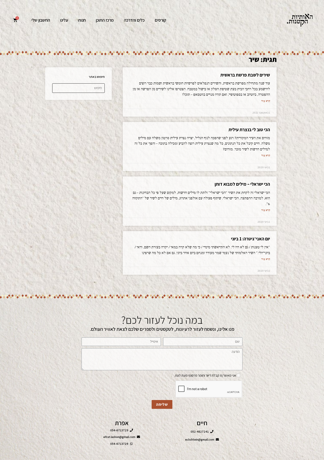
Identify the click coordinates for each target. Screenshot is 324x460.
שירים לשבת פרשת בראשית (245, 75)
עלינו (64, 20)
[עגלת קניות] (15, 20)
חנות (82, 20)
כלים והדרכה (134, 20)
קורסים (160, 20)
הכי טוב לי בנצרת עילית (249, 130)
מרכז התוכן (105, 20)
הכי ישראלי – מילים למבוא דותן (242, 184)
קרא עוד (265, 101)
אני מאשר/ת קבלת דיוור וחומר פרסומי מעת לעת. (205, 375)
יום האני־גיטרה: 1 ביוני (250, 239)
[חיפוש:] (78, 87)
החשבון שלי (41, 20)
